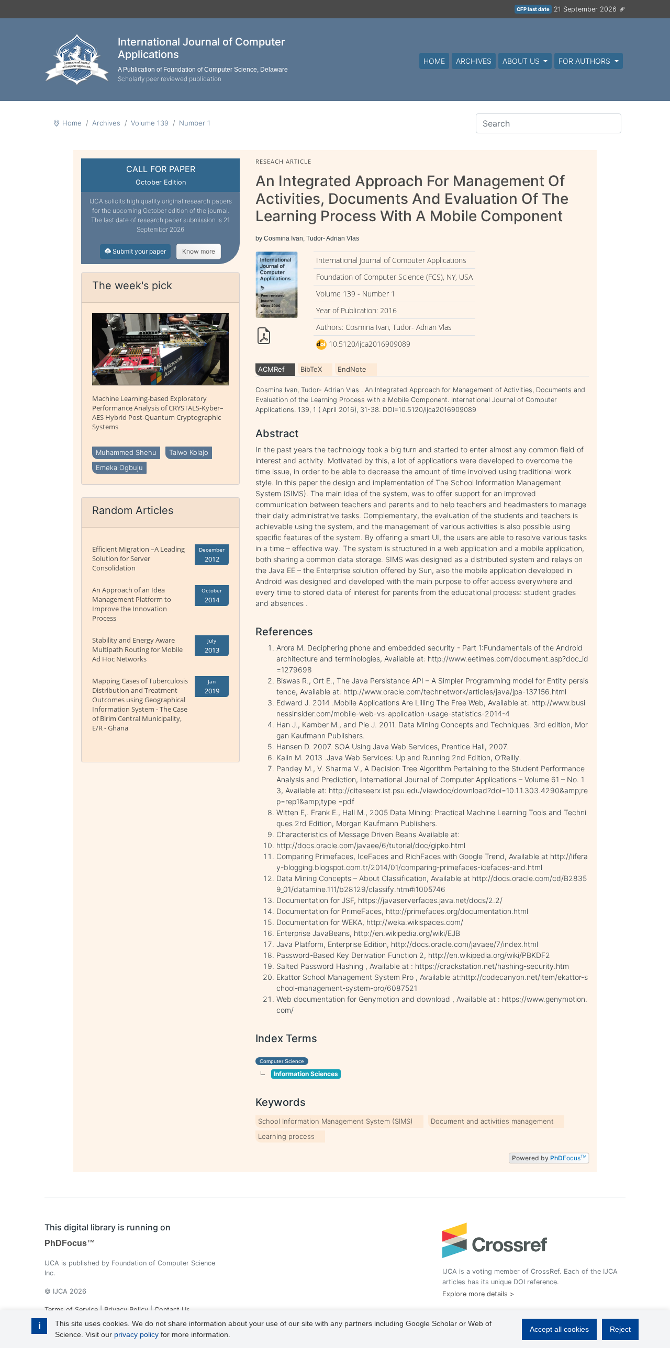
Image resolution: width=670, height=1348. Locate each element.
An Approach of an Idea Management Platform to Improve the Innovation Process (131, 604)
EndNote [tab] (352, 369)
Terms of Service (71, 1309)
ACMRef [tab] (271, 369)
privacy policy (136, 1334)
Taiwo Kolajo (188, 452)
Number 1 (194, 123)
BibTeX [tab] (311, 369)
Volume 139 (150, 123)
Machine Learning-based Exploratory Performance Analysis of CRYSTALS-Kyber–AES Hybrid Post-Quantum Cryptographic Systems (158, 412)
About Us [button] (522, 60)
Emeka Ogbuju (119, 467)
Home (434, 60)
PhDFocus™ (69, 1243)
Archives (474, 60)
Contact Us (172, 1309)
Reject (620, 1329)
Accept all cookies (559, 1329)
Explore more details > (478, 1294)
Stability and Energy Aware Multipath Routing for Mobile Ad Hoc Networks (137, 649)
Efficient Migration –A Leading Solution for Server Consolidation (138, 558)
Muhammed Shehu (126, 452)
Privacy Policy (126, 1309)
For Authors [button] (585, 60)
